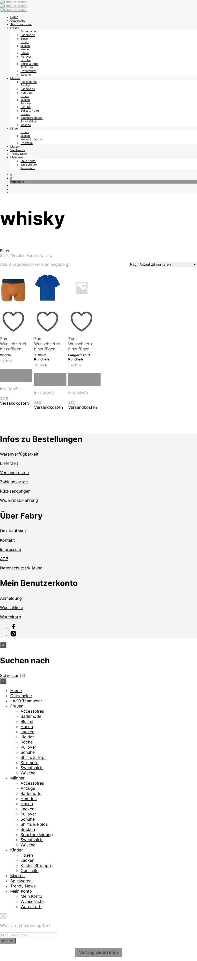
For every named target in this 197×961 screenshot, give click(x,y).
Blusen (25, 38)
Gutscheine (17, 20)
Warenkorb (28, 168)
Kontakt (7, 540)
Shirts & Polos (30, 110)
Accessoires (29, 31)
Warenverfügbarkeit (19, 454)
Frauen (14, 28)
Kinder (14, 128)
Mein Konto (17, 157)
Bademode (28, 35)
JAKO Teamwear (21, 24)
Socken (25, 114)
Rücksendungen (15, 491)
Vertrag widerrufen (98, 952)
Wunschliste (29, 164)
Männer (15, 78)
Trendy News (18, 154)
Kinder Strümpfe (31, 139)
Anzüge (25, 85)
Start (4, 255)
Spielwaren (17, 150)
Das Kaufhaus (13, 530)
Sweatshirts (28, 71)
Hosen (25, 42)
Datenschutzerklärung (21, 567)
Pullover (26, 56)
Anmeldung (11, 598)
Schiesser (9, 675)
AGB (4, 558)
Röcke (25, 53)
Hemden (26, 92)
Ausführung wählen (16, 375)
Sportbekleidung (32, 118)
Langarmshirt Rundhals (79, 357)
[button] (11, 174)
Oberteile (27, 143)
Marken (15, 146)
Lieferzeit (9, 463)
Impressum (10, 549)
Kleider (25, 49)
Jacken (25, 46)
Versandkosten (14, 403)
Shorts (5, 355)
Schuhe (26, 60)
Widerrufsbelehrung (19, 500)
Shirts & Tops (29, 64)
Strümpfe (27, 67)
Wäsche (26, 74)
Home (14, 17)
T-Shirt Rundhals (42, 357)
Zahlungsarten (14, 481)
